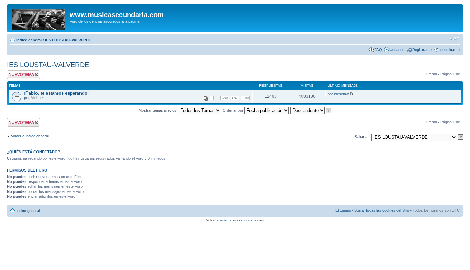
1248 (224, 98)
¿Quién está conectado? (33, 152)
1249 (235, 98)
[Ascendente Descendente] (311, 110)
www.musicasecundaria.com (242, 220)
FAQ (378, 50)
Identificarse (449, 50)
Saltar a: (361, 137)
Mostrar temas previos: (159, 110)
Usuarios (397, 50)
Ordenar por (233, 110)
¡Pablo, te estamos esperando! (56, 93)
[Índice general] (39, 18)
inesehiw (341, 94)
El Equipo (343, 210)
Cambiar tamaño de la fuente (455, 38)
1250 (245, 98)
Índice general (29, 40)
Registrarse (422, 50)
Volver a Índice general (30, 136)
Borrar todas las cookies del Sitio (381, 210)
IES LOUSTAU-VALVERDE (68, 40)
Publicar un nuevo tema (22, 74)
